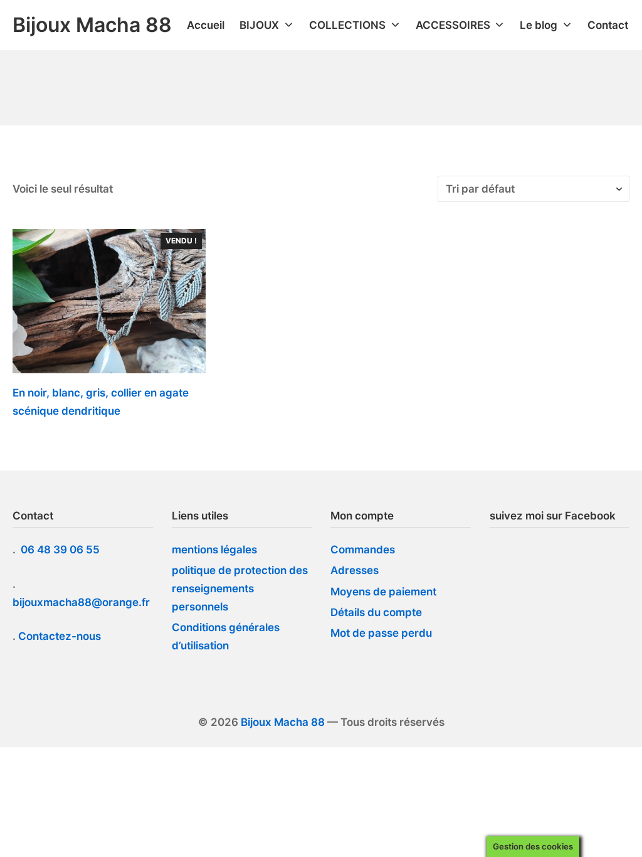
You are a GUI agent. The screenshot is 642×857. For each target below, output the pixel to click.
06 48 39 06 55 (61, 549)
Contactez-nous (59, 636)
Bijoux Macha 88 (283, 722)
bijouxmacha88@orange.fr (82, 602)
